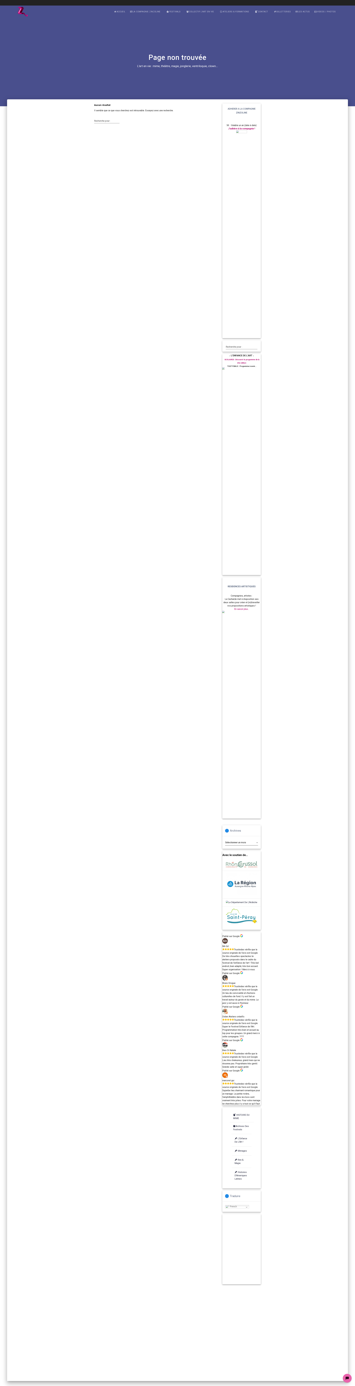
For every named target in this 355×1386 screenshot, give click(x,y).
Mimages (242, 1151)
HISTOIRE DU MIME (241, 1117)
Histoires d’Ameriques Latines (240, 1175)
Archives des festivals (241, 1128)
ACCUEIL (121, 12)
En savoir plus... (241, 609)
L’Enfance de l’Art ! (240, 1140)
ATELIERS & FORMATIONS (236, 12)
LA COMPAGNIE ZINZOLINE (146, 12)
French (233, 1206)
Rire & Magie (239, 1161)
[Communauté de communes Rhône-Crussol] (241, 864)
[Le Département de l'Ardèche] (241, 902)
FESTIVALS (175, 12)
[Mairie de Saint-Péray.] (241, 916)
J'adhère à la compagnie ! (241, 128)
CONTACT (263, 12)
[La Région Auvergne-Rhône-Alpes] (241, 884)
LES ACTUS (304, 12)
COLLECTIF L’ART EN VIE (201, 12)
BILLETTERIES (284, 12)
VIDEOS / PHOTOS (326, 12)
